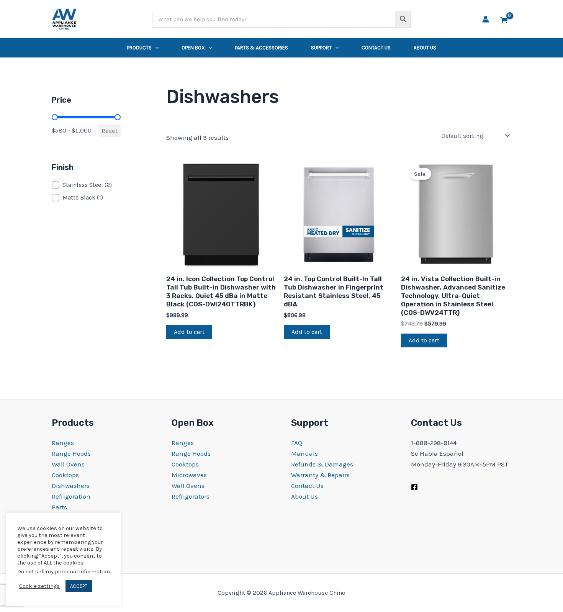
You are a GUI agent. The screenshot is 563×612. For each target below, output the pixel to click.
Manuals (304, 453)
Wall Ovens (68, 464)
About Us (425, 48)
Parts (59, 507)
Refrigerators (190, 496)
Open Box (193, 48)
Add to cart (189, 331)
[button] (86, 185)
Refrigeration (71, 496)
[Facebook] (414, 487)
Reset (109, 130)
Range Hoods (71, 453)
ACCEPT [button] (78, 586)
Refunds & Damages (322, 464)
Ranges (63, 443)
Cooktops (65, 475)
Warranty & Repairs (320, 475)
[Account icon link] (485, 19)
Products (139, 48)
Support (321, 48)
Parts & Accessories (261, 48)
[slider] (55, 117)
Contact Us (376, 48)
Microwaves (189, 475)
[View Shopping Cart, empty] (504, 19)
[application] (155, 48)
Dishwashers (71, 485)
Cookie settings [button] (39, 586)
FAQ (296, 443)
